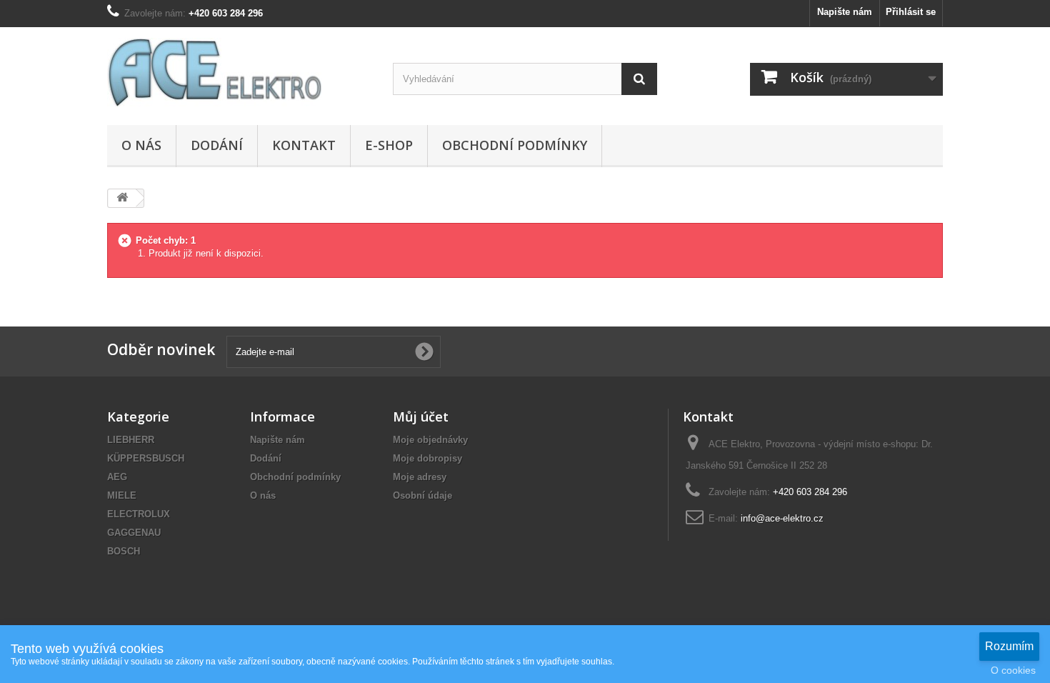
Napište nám (844, 11)
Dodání (217, 145)
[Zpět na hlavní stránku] (122, 198)
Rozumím (1009, 646)
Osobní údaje (422, 495)
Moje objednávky (430, 439)
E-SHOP (389, 145)
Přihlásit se (911, 11)
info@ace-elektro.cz (782, 518)
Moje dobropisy (427, 458)
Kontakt (304, 145)
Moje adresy (419, 477)
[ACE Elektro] (239, 72)
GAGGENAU (134, 532)
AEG (117, 477)
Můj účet (421, 416)
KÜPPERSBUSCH (145, 458)
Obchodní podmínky (514, 145)
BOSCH (123, 551)
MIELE (121, 495)
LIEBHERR (130, 439)
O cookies (1013, 670)
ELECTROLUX (138, 514)
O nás (141, 145)
